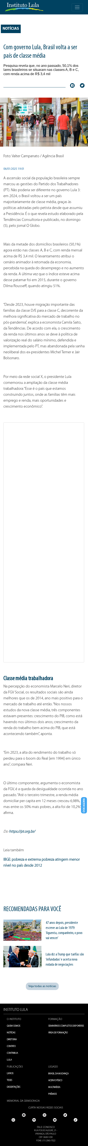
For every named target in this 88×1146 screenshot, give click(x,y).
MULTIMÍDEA (54, 1087)
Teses (9, 1080)
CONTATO (11, 1046)
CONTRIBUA (12, 1053)
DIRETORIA (12, 1039)
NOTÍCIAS (11, 1033)
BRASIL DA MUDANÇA (58, 1074)
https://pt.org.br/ (22, 832)
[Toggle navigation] (77, 7)
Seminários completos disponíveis (66, 1026)
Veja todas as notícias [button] (42, 986)
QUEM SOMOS (13, 1026)
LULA (9, 1060)
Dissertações (13, 1087)
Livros (10, 1073)
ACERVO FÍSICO (55, 1080)
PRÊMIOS (52, 1094)
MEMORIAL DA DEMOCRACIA (23, 1101)
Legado (53, 1066)
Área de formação (58, 1033)
